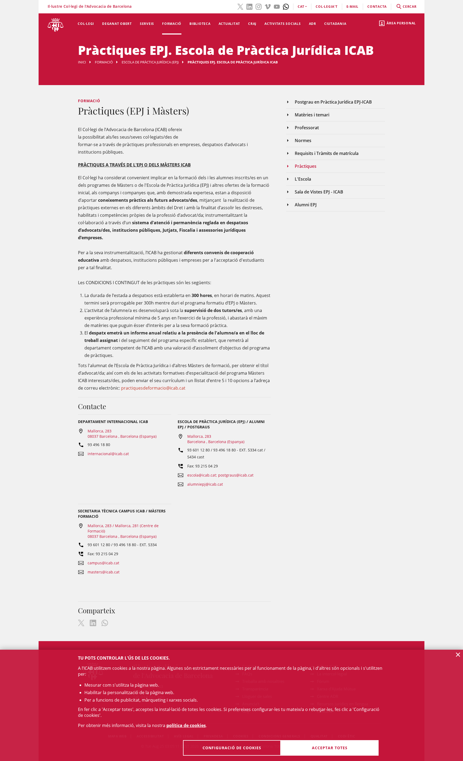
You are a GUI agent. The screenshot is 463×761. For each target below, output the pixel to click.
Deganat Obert (117, 23)
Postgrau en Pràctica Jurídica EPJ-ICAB (333, 102)
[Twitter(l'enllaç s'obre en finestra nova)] (240, 6)
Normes (303, 140)
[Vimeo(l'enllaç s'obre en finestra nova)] (268, 6)
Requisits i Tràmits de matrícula (327, 153)
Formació (171, 23)
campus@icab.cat (103, 562)
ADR (312, 23)
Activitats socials (282, 23)
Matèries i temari (312, 115)
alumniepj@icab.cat (205, 484)
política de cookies (186, 725)
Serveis (147, 23)
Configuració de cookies (232, 747)
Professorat (307, 128)
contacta (377, 6)
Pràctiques (305, 166)
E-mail (352, 6)
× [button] (458, 654)
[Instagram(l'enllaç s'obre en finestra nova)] (259, 6)
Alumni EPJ (306, 205)
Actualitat (229, 23)
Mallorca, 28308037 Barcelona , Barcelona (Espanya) (122, 433)
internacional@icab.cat (108, 453)
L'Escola (303, 179)
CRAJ (252, 23)
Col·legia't (326, 6)
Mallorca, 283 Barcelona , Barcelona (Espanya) (215, 439)
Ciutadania (335, 23)
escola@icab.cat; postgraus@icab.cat (220, 475)
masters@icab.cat (104, 571)
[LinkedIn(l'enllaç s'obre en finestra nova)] (249, 6)
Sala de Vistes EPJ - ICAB (319, 192)
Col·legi (86, 23)
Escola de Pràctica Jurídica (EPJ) (150, 62)
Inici (82, 62)
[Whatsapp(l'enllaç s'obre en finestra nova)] (286, 6)
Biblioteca (200, 23)
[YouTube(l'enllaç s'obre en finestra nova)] (277, 6)
